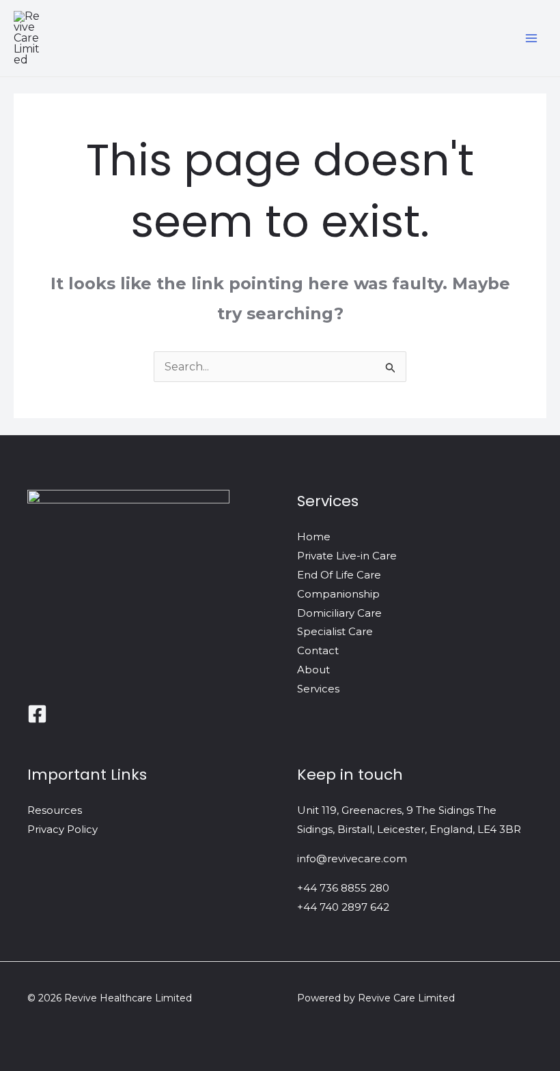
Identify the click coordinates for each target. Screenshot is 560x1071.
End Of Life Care (339, 574)
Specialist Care (335, 631)
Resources (54, 810)
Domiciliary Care (339, 612)
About (313, 669)
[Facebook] (37, 714)
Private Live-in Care (347, 555)
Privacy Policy (62, 829)
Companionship (338, 593)
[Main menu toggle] (531, 38)
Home (314, 536)
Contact (318, 650)
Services (318, 688)
